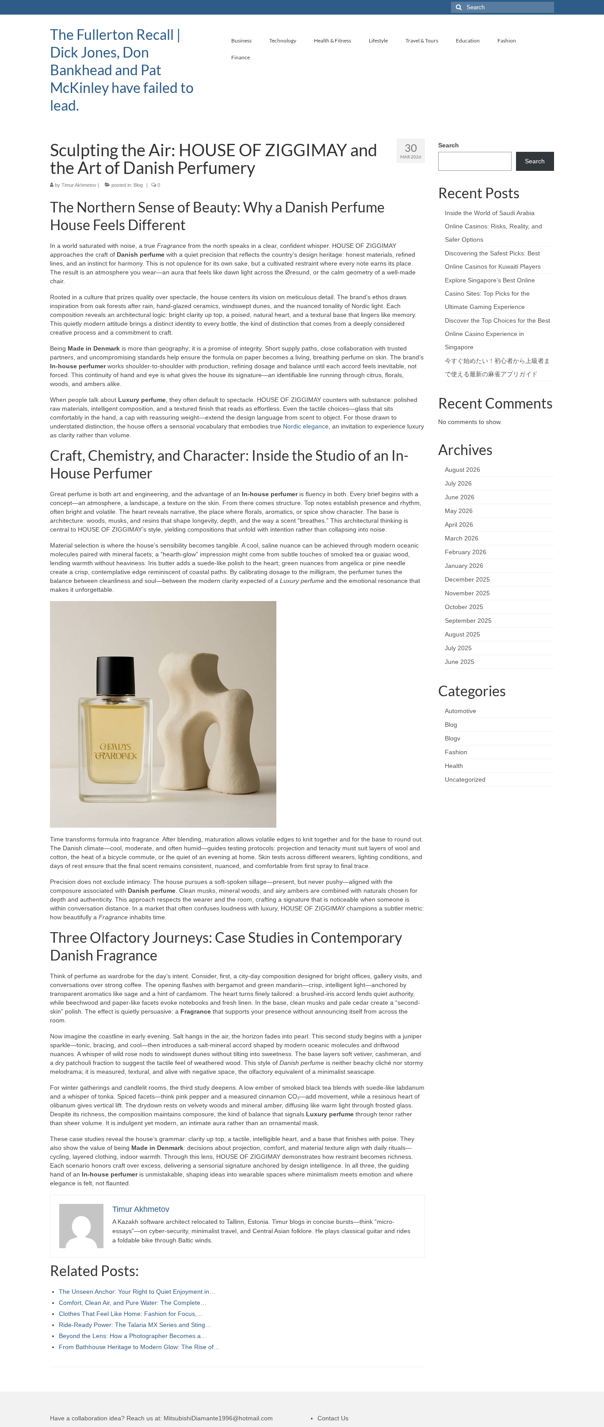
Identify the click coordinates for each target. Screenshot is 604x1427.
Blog (138, 185)
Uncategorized (465, 779)
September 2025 (468, 620)
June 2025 (459, 661)
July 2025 (458, 648)
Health (454, 765)
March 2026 (461, 538)
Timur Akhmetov (78, 185)
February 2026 (465, 551)
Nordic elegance (306, 426)
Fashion (456, 752)
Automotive (460, 710)
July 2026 (458, 483)
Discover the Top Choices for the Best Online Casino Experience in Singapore (497, 334)
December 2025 (467, 579)
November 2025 (467, 593)
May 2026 (459, 510)
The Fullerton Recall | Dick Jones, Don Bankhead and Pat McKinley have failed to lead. (122, 70)
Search (448, 145)
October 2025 (464, 606)
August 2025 (462, 634)
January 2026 (464, 565)
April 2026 (459, 524)
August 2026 (462, 469)
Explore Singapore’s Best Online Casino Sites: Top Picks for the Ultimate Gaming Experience (490, 293)
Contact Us (332, 1418)
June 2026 (459, 497)
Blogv (452, 738)
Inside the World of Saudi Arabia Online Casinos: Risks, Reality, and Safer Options (493, 226)
